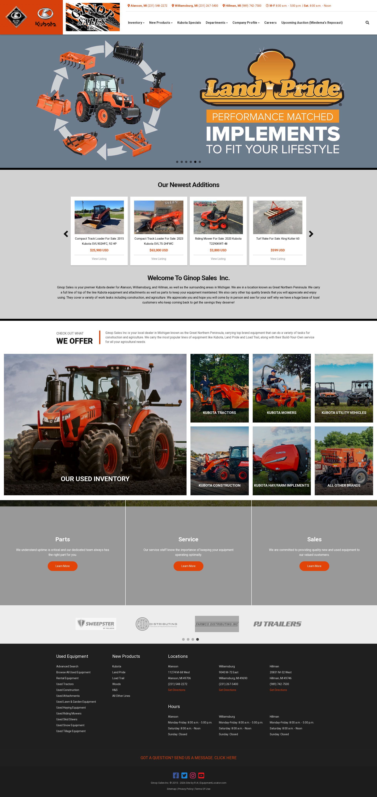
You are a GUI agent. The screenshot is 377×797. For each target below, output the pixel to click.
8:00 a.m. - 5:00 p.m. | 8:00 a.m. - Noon (300, 5)
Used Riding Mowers (68, 713)
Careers (270, 23)
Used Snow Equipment (70, 725)
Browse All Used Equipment (73, 672)
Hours (174, 706)
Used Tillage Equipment (71, 731)
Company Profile (245, 23)
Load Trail (118, 678)
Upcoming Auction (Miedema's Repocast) (312, 23)
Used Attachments (68, 695)
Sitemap (171, 788)
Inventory (135, 23)
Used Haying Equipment (71, 707)
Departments (216, 23)
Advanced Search (67, 666)
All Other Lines (121, 695)
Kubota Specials (189, 23)
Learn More (63, 566)
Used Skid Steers (66, 719)
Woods (116, 684)
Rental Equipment (67, 678)
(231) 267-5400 (208, 5)
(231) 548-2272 (157, 5)
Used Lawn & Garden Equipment (76, 701)
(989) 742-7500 (251, 5)
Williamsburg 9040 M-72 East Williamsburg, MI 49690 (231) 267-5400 (233, 678)
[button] (67, 234)
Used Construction (67, 690)
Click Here (225, 757)
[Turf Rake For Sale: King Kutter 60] (277, 217)
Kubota (116, 666)
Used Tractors (65, 684)
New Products (160, 23)
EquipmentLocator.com (213, 782)
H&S (115, 690)
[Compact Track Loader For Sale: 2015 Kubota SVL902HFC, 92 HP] (99, 217)
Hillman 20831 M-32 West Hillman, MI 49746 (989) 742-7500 (281, 678)
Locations (178, 656)
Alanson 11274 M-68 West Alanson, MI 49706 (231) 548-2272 (179, 678)
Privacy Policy (185, 788)
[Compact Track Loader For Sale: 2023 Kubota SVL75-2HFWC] (158, 217)
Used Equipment (72, 656)
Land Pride (118, 672)
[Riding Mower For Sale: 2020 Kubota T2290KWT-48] (218, 217)
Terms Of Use (202, 788)
